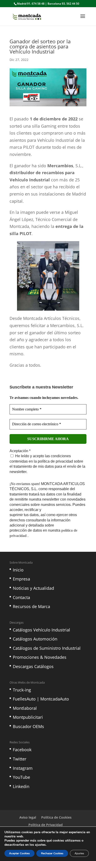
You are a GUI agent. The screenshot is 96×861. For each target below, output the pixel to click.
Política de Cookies (56, 817)
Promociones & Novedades (39, 657)
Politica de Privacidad (45, 825)
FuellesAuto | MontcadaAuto (41, 699)
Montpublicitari (28, 717)
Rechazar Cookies (52, 853)
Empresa (21, 579)
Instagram (23, 768)
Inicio (18, 570)
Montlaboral (25, 708)
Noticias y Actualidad (33, 588)
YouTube (21, 777)
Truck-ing (22, 690)
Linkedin (21, 786)
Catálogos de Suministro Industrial (47, 648)
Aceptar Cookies (19, 853)
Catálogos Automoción (35, 639)
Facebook (22, 749)
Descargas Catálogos (33, 666)
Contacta (21, 597)
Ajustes (79, 853)
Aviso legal (27, 817)
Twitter (19, 759)
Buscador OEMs (28, 726)
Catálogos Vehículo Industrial (41, 630)
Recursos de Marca (31, 606)
